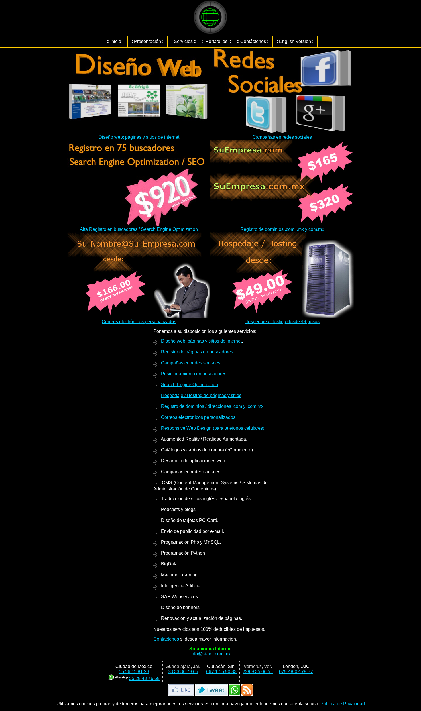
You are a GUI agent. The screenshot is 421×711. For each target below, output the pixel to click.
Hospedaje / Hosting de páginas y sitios (201, 395)
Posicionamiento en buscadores (193, 373)
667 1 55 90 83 (221, 671)
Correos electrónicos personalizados (139, 321)
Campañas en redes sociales (282, 137)
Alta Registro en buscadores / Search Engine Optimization (139, 229)
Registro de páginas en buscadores (197, 351)
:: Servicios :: (183, 41)
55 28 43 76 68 (144, 678)
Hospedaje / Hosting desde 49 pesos (282, 321)
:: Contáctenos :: (253, 41)
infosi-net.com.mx (210, 653)
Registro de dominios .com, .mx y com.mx (282, 229)
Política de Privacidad (342, 703)
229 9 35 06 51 (258, 671)
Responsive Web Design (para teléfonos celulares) (212, 428)
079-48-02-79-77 (296, 671)
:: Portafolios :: (216, 41)
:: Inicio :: (116, 41)
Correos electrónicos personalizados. (199, 417)
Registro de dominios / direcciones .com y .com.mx (212, 406)
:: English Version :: (295, 41)
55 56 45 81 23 (134, 671)
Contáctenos (166, 639)
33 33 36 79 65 (183, 671)
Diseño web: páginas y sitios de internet (139, 137)
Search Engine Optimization (189, 384)
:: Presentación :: (147, 41)
